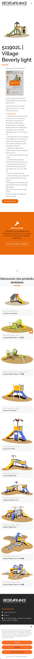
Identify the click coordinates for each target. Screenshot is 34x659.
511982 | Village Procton (10, 500)
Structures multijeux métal (11, 335)
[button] (31, 627)
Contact (6, 615)
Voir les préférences (17, 652)
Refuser (17, 647)
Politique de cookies (10, 656)
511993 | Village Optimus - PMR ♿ (13, 584)
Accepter (17, 642)
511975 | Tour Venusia (9, 410)
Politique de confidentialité (21, 656)
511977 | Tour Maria (9, 448)
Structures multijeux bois (10, 311)
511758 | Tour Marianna (10, 313)
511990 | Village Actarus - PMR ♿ (13, 558)
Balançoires (6, 372)
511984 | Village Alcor (9, 527)
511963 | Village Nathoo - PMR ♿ (13, 337)
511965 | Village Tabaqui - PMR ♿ (13, 374)
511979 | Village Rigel (9, 475)
